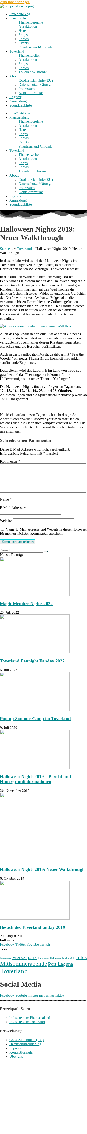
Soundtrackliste (20, 105)
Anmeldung (18, 101)
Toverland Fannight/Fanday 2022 (32, 661)
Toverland (16, 51)
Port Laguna (60, 964)
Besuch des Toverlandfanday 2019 (32, 927)
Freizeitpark (24, 957)
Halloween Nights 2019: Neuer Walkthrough (42, 869)
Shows (24, 39)
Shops (23, 35)
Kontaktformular (31, 93)
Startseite (6, 249)
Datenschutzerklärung (35, 84)
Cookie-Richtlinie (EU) (36, 80)
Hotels (23, 31)
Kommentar (10, 461)
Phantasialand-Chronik (35, 47)
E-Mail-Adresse (13, 508)
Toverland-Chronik (33, 72)
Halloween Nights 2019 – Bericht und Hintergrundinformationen (35, 779)
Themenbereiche (31, 22)
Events (24, 43)
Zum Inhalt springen (15, 2)
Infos (81, 957)
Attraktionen (28, 26)
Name (6, 499)
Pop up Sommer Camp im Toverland (35, 718)
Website (6, 520)
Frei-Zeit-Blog (19, 14)
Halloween (43, 958)
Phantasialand (19, 18)
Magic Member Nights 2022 (26, 603)
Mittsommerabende (23, 963)
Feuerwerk (5, 958)
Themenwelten (29, 55)
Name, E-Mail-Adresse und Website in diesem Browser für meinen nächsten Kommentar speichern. (43, 531)
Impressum (27, 89)
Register (15, 97)
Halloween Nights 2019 (62, 958)
